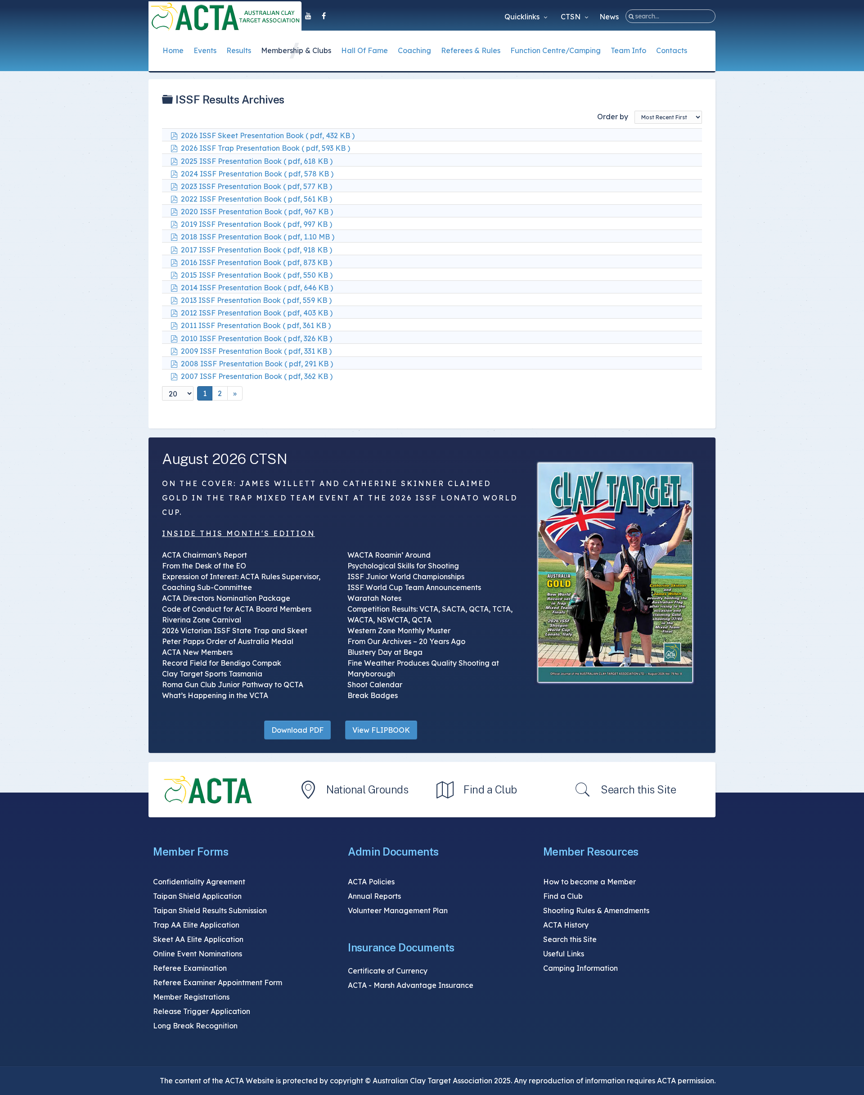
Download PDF (297, 730)
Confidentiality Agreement (199, 881)
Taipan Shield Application (197, 896)
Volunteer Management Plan (398, 910)
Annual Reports (374, 896)
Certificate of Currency (388, 970)
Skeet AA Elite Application (198, 939)
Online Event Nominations (197, 953)
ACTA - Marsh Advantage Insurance (410, 985)
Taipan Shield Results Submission (210, 910)
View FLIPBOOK (381, 730)
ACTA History (566, 924)
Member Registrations (191, 996)
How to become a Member (589, 881)
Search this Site (638, 789)
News (609, 16)
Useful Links (563, 953)
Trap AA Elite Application (196, 924)
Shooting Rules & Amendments (596, 910)
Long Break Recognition (195, 1025)
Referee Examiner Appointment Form (217, 982)
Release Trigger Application (201, 1011)
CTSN (571, 16)
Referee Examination (190, 968)
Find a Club (490, 789)
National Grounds (367, 789)
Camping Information (580, 968)
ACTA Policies (371, 881)
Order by (612, 117)
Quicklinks (522, 16)
